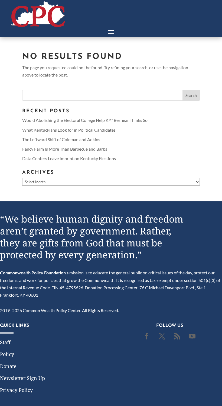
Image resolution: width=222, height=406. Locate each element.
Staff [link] (5, 342)
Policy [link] (7, 354)
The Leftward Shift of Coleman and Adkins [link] (61, 139)
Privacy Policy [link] (16, 390)
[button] (111, 31)
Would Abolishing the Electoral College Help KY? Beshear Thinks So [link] (85, 120)
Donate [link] (8, 366)
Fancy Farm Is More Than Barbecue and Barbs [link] (64, 148)
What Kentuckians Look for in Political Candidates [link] (69, 129)
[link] (38, 25)
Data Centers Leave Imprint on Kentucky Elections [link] (69, 158)
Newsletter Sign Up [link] (22, 378)
